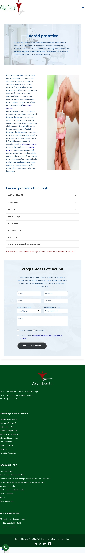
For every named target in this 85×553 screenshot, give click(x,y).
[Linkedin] (45, 544)
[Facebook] (50, 544)
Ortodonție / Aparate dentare (12, 475)
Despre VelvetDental (8, 419)
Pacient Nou (39, 330)
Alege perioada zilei (52, 307)
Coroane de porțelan (8, 430)
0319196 (30, 395)
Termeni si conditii (8, 486)
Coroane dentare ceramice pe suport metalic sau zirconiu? (25, 478)
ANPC (2, 497)
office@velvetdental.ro (11, 399)
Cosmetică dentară (8, 423)
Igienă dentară (6, 445)
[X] (40, 544)
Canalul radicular (7, 442)
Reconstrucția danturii (10, 434)
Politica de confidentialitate (12, 490)
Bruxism (3, 449)
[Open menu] (82, 7)
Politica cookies (7, 493)
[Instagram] (35, 544)
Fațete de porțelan (8, 427)
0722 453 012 (8, 395)
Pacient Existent (26, 330)
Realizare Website (48, 539)
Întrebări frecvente (8, 453)
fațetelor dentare (29, 144)
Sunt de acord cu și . (41, 337)
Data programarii (24, 307)
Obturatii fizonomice (9, 438)
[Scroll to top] (2, 550)
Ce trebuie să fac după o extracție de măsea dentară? (22, 482)
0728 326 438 (19, 395)
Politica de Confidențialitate (42, 336)
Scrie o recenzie (7, 501)
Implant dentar (6, 471)
